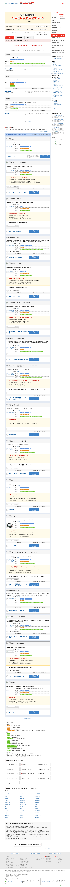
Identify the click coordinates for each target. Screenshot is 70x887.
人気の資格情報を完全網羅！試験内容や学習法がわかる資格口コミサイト (58, 133)
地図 (25, 69)
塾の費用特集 (55, 101)
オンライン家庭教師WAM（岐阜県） (19, 359)
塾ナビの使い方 (55, 109)
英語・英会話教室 (43, 778)
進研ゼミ (13, 480)
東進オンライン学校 (16, 263)
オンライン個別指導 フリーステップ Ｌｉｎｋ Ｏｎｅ (25, 552)
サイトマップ (58, 861)
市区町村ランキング (24, 865)
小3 (32, 29)
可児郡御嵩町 (37, 798)
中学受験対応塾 (43, 773)
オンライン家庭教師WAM (17, 338)
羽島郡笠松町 (22, 810)
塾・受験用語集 (55, 103)
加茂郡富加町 (22, 802)
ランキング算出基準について (45, 131)
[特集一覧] (50, 8)
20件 (18, 557)
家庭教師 (11, 769)
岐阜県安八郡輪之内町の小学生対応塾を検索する (27, 844)
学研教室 (8, 54)
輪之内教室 (8, 91)
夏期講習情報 (48, 859)
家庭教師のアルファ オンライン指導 (20, 302)
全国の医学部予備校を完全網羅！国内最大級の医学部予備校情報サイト (58, 125)
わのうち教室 (8, 69)
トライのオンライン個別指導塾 (18, 441)
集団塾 (29, 37)
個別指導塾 (19, 37)
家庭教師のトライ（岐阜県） (17, 610)
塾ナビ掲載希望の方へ (60, 859)
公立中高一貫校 (12, 778)
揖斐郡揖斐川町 (23, 794)
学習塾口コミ (27, 769)
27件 (18, 345)
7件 (17, 168)
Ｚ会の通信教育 (15, 405)
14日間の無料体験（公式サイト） (44, 156)
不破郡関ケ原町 (38, 812)
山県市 (21, 817)
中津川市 (6, 810)
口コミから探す (55, 68)
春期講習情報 (48, 858)
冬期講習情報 (48, 861)
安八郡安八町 (7, 793)
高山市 (6, 808)
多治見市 (22, 808)
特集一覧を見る (48, 848)
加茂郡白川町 (7, 802)
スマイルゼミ (14, 516)
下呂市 (21, 806)
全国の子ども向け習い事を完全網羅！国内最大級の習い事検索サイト (58, 129)
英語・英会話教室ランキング (58, 95)
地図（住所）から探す (57, 65)
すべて (18, 29)
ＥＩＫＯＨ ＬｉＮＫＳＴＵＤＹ (19, 162)
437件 (18, 269)
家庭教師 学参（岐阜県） (16, 257)
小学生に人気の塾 (43, 769)
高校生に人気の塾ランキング (58, 92)
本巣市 (6, 817)
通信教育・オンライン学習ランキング (27, 867)
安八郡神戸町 (22, 793)
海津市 (6, 798)
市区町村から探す (56, 62)
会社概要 (6, 882)
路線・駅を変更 (46, 26)
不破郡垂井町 (7, 813)
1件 (15, 102)
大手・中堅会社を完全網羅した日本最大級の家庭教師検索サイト (58, 121)
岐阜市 (36, 804)
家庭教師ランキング (56, 94)
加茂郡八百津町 (23, 804)
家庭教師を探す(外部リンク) (58, 71)
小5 (40, 29)
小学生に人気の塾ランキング (58, 89)
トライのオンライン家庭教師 (18, 616)
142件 (18, 623)
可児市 (6, 800)
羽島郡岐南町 (37, 810)
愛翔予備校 (8, 99)
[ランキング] (30, 8)
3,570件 (18, 521)
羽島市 (6, 812)
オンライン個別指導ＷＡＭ (17, 643)
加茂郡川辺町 (22, 800)
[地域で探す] (10, 8)
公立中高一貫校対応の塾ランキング (12, 865)
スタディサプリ (15, 139)
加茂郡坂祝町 (37, 800)
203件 (18, 446)
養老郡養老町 (37, 817)
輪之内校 (7, 113)
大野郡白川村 (37, 796)
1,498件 (18, 410)
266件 (17, 79)
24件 (18, 649)
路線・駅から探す (56, 64)
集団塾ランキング (56, 81)
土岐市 (36, 808)
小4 (36, 29)
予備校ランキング (56, 84)
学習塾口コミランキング (57, 82)
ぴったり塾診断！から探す (57, 69)
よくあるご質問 (55, 108)
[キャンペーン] (60, 8)
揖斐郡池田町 (7, 794)
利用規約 (57, 862)
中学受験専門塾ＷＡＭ (16, 198)
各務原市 (22, 798)
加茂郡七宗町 (7, 804)
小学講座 (11, 509)
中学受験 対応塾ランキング (58, 85)
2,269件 (18, 596)
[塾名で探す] (20, 8)
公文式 (7, 76)
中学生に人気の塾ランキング (58, 91)
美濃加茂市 (7, 815)
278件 (18, 243)
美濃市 (21, 815)
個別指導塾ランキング (57, 80)
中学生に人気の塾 (12, 773)
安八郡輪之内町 (38, 793)
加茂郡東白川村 (38, 802)
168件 (17, 57)
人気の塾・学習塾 (12, 764)
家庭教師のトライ (15, 590)
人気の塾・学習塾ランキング (58, 78)
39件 (18, 371)
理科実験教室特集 (39, 861)
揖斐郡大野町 (37, 794)
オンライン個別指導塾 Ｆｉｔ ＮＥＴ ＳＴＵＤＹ (24, 366)
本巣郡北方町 (37, 815)
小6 (45, 29)
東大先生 (13, 682)
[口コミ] (40, 8)
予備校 (25, 778)
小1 (23, 29)
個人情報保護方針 (12, 882)
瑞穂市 (36, 813)
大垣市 (21, 796)
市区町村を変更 (38, 26)
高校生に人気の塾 (28, 773)
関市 (36, 806)
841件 (18, 144)
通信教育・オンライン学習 (12, 782)
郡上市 (6, 806)
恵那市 (6, 796)
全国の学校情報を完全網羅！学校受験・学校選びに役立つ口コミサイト (58, 117)
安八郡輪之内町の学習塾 (57, 58)
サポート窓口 (58, 858)
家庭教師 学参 (15, 237)
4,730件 (18, 485)
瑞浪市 (21, 813)
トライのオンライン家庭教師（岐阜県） (19, 637)
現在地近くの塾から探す (57, 104)
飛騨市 (21, 812)
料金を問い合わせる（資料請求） (34, 192)
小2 (27, 29)
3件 (17, 204)
